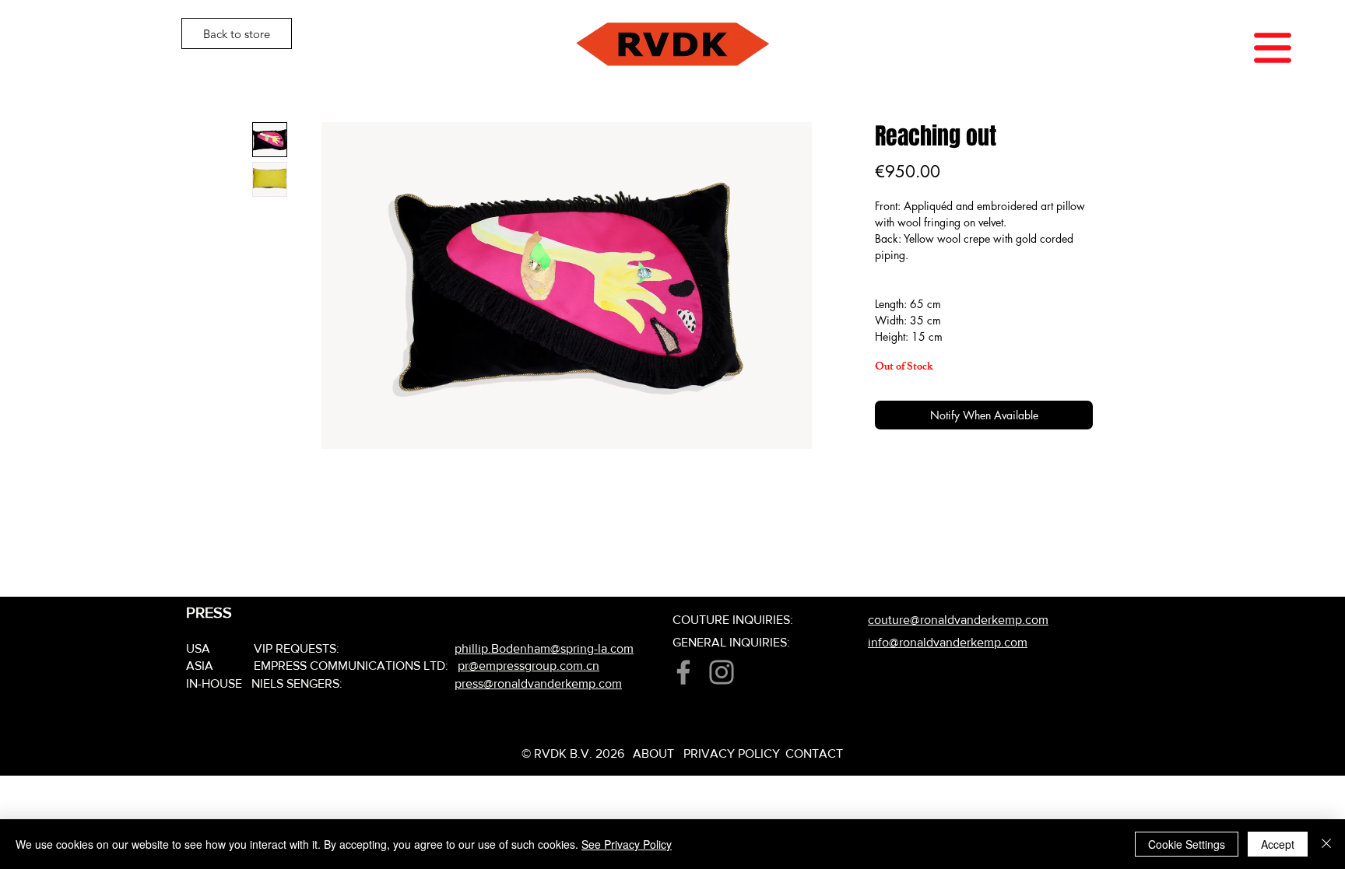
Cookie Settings (1186, 844)
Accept (1277, 844)
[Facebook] (683, 672)
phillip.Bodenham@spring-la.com (544, 648)
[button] (1272, 48)
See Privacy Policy (626, 844)
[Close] (1326, 844)
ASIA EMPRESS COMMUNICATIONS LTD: (322, 665)
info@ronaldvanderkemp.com (947, 642)
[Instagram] (721, 672)
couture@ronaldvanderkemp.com (958, 619)
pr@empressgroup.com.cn (528, 665)
